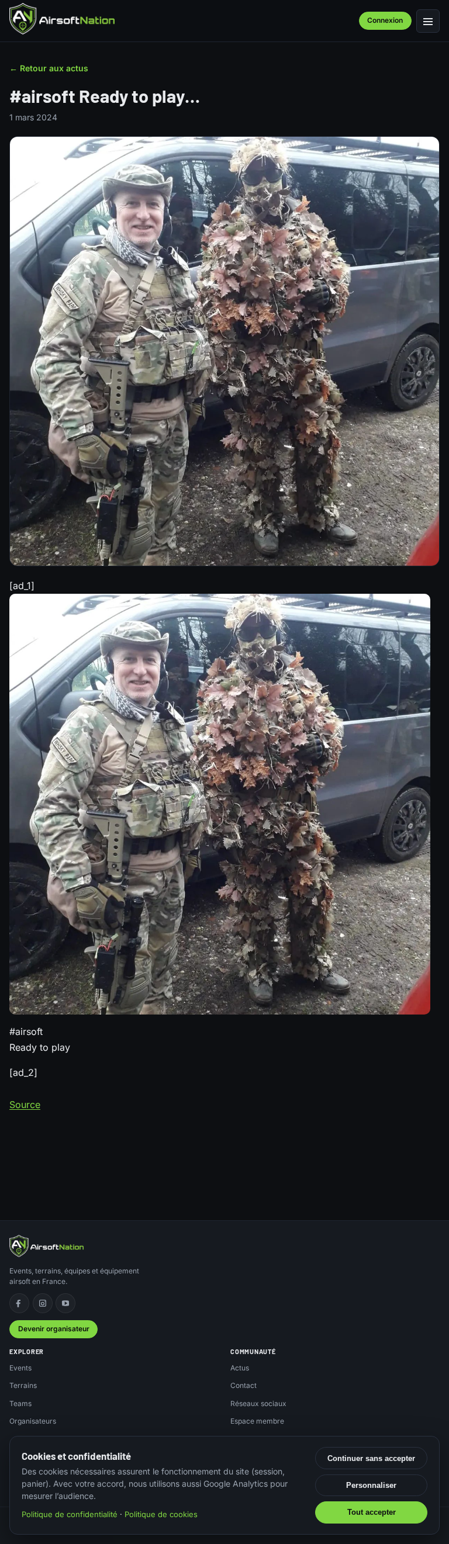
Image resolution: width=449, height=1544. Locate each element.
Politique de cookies (161, 1514)
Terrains (23, 1385)
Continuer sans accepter (371, 1458)
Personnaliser (371, 1485)
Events (20, 1367)
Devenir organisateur (53, 1328)
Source (24, 1104)
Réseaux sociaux (258, 1403)
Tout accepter (371, 1512)
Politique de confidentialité (70, 1514)
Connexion (385, 20)
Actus (239, 1367)
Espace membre (257, 1421)
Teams (20, 1403)
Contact (243, 1385)
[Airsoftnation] (62, 18)
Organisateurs (32, 1421)
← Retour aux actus (48, 68)
